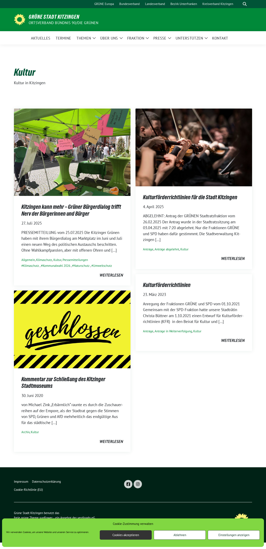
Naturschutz (82, 266)
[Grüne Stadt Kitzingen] (19, 19)
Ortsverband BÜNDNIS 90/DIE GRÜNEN (64, 22)
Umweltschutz (102, 266)
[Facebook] (128, 484)
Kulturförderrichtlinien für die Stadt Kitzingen (190, 197)
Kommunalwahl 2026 (56, 266)
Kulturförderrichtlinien (167, 285)
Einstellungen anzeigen (233, 535)
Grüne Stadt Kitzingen (54, 17)
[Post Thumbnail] (72, 151)
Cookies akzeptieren (125, 535)
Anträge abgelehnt (167, 249)
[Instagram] (138, 484)
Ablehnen (180, 535)
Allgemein (28, 260)
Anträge (148, 249)
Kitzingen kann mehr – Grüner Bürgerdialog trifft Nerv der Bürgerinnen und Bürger (71, 210)
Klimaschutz (44, 260)
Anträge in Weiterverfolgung (173, 331)
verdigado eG (86, 518)
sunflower (46, 518)
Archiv (25, 432)
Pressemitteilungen (75, 260)
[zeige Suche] (245, 4)
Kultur (57, 260)
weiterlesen (111, 275)
